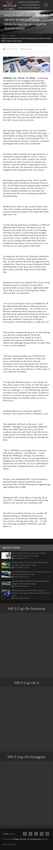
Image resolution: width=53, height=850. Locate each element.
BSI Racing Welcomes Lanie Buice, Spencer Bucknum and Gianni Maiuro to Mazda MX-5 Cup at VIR (31, 593)
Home (3, 36)
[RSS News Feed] (47, 834)
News (11, 36)
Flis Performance (31, 5)
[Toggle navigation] (46, 5)
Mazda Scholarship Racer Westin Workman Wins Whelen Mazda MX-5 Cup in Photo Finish (26, 39)
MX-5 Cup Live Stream (29, 8)
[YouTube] (36, 834)
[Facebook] (25, 834)
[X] (30, 834)
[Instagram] (41, 834)
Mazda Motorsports (29, 2)
